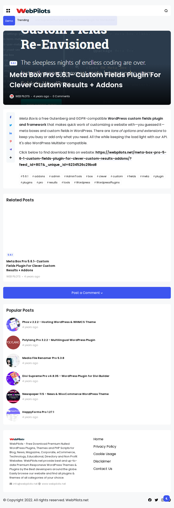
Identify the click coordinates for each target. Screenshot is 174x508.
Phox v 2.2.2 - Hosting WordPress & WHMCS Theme (59, 322)
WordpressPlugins (108, 182)
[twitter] (156, 500)
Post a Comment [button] (86, 292)
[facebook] (150, 500)
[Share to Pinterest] (11, 141)
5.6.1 (13, 63)
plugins (27, 182)
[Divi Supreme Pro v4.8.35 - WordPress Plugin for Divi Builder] (32, 20)
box (90, 176)
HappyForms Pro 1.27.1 (38, 412)
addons (39, 176)
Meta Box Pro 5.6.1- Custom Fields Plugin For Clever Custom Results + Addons (30, 265)
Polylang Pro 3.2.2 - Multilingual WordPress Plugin (58, 340)
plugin (159, 176)
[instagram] (162, 500)
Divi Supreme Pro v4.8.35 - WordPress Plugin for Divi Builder (75, 20)
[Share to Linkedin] (11, 133)
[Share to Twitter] (10, 125)
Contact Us (102, 468)
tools (67, 182)
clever (103, 176)
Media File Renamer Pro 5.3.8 (43, 358)
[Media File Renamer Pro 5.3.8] (13, 360)
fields (132, 176)
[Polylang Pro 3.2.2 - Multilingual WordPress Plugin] (13, 342)
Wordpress (83, 182)
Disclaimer (102, 461)
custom (118, 176)
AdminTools (74, 176)
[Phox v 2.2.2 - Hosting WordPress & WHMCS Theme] (13, 324)
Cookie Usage (104, 453)
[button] (8, 10)
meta (145, 176)
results (53, 182)
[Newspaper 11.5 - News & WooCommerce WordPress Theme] (13, 396)
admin (55, 176)
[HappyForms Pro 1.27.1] (13, 414)
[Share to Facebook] (10, 117)
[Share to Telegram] (11, 149)
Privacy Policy (104, 446)
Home (98, 439)
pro (41, 182)
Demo (9, 21)
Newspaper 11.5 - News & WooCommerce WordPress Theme (65, 394)
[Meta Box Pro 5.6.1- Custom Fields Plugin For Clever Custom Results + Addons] (31, 228)
